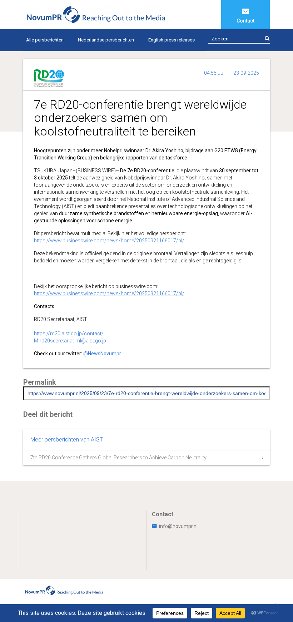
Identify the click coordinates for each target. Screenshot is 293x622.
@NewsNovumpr (102, 353)
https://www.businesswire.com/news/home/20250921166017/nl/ (109, 240)
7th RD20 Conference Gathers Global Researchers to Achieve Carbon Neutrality (118, 457)
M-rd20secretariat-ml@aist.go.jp (70, 341)
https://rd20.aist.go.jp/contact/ (69, 333)
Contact (245, 21)
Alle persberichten (45, 40)
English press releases (171, 40)
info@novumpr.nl (178, 526)
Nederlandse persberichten (106, 40)
